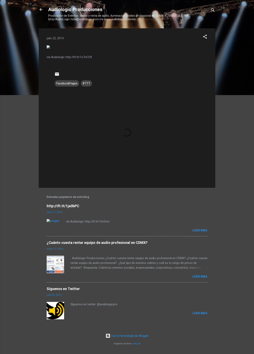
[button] (205, 37)
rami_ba (136, 343)
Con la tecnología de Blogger (129, 336)
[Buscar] (213, 11)
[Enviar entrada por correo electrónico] (57, 75)
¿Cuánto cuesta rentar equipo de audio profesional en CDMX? (97, 242)
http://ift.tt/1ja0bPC (63, 206)
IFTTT (86, 83)
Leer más (199, 230)
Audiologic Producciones (75, 9)
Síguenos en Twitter (63, 289)
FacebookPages (66, 83)
